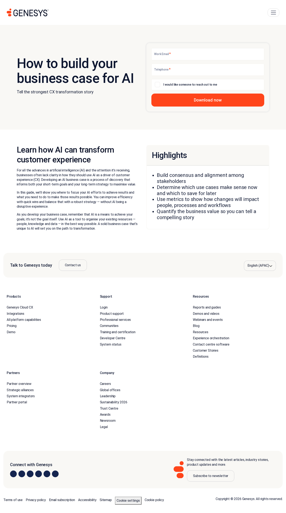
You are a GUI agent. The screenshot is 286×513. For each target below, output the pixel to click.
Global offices (110, 390)
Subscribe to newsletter (210, 476)
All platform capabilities (24, 320)
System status (110, 344)
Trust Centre (109, 408)
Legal (104, 427)
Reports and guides (207, 307)
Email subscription (62, 500)
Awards (105, 415)
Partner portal (17, 402)
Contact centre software (211, 344)
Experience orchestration (211, 338)
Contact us (73, 265)
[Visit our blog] (55, 474)
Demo (11, 332)
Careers (105, 384)
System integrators (21, 396)
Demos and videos (206, 314)
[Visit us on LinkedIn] (13, 474)
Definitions (200, 357)
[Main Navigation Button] (273, 12)
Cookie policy (154, 500)
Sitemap (106, 500)
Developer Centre (112, 338)
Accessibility (87, 500)
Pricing (12, 326)
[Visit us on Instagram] (21, 474)
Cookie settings (128, 501)
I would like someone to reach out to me (190, 84)
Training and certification (117, 332)
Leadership (108, 396)
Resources (200, 332)
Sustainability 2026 (113, 402)
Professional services (115, 320)
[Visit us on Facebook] (38, 474)
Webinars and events (208, 320)
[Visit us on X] (30, 474)
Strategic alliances (20, 390)
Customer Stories (205, 350)
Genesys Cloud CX (20, 307)
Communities (109, 326)
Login (104, 307)
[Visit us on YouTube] (47, 474)
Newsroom (108, 421)
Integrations (15, 314)
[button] (207, 100)
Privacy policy (36, 500)
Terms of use (13, 500)
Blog (196, 326)
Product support (112, 314)
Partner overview (19, 384)
